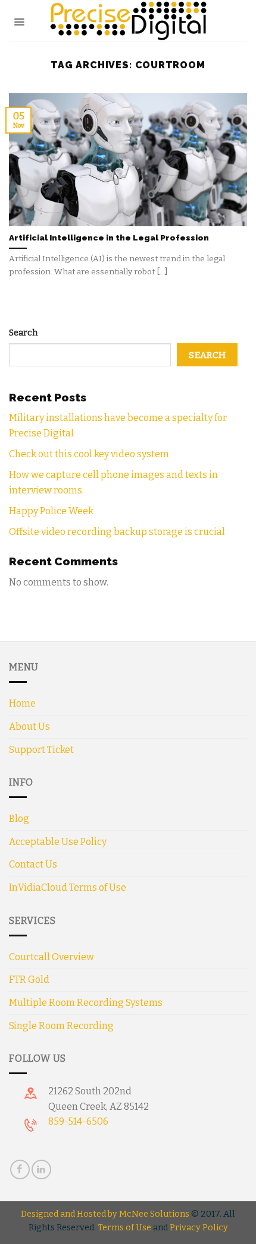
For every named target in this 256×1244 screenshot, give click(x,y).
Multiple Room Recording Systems (86, 1002)
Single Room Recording (61, 1025)
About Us (29, 726)
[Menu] (19, 20)
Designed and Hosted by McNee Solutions (105, 1214)
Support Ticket (41, 749)
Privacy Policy (199, 1228)
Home (22, 703)
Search (23, 333)
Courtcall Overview (51, 957)
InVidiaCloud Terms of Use (67, 887)
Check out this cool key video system (89, 454)
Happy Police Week (51, 511)
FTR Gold (29, 979)
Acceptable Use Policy (58, 841)
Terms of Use (124, 1228)
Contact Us (33, 864)
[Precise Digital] (128, 21)
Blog (19, 818)
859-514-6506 (78, 1121)
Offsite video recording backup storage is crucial (117, 531)
